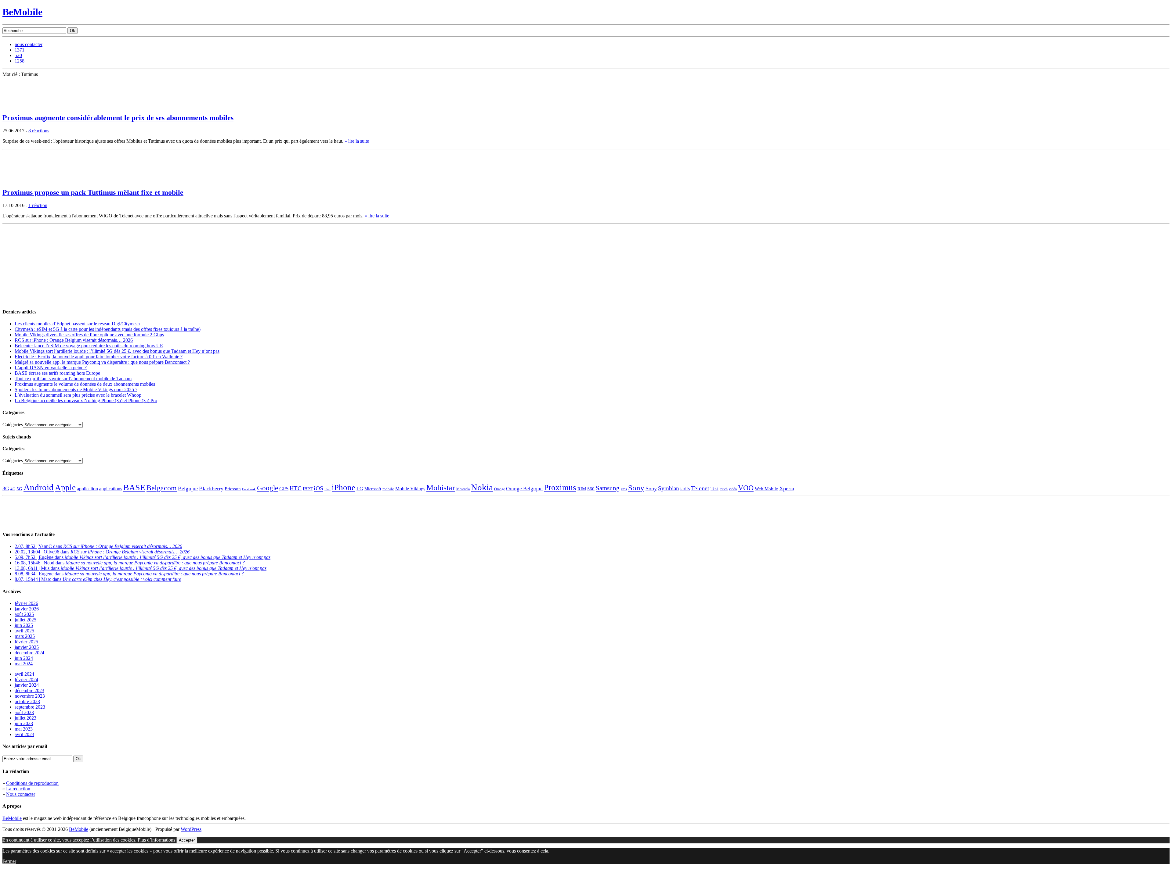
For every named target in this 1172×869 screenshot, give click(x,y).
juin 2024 (24, 658)
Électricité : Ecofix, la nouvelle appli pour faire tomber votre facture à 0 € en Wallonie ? (99, 356)
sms (624, 489)
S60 (591, 488)
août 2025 (24, 614)
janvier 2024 (27, 685)
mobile (388, 489)
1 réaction (37, 205)
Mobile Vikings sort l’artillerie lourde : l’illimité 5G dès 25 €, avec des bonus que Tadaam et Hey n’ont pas (117, 351)
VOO (746, 488)
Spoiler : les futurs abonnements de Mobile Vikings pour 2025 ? (76, 389)
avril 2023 (24, 734)
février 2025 (26, 641)
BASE (134, 487)
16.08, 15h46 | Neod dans (130, 562)
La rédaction (18, 788)
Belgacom (161, 488)
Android (39, 487)
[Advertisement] (48, 265)
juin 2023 (24, 723)
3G (5, 488)
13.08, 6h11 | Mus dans (140, 568)
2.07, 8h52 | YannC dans (98, 546)
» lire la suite (357, 141)
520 (18, 55)
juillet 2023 (25, 718)
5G (19, 488)
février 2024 (26, 679)
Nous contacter (20, 794)
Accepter (187, 840)
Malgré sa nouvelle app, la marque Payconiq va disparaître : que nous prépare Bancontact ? (102, 362)
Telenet (700, 488)
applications (110, 489)
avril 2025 (24, 630)
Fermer (9, 861)
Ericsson (233, 488)
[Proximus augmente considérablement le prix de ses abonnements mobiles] (17, 106)
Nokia (482, 487)
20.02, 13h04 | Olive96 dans (102, 551)
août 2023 (24, 712)
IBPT (308, 488)
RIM (581, 488)
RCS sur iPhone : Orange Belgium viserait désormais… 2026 (74, 340)
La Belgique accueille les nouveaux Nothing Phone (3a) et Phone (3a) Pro (86, 400)
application (87, 488)
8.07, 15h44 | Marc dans (98, 579)
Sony (636, 488)
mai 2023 (24, 728)
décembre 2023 (29, 690)
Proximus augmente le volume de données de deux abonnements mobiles (85, 384)
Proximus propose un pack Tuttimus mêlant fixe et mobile (92, 192)
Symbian (668, 488)
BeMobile (22, 11)
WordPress (191, 829)
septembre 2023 (30, 707)
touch (724, 489)
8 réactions (38, 130)
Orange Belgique (524, 489)
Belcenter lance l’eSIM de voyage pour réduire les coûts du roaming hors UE (89, 345)
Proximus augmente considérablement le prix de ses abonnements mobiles (117, 118)
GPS (283, 489)
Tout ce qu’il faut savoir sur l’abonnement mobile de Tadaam (73, 378)
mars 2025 (25, 636)
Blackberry (211, 488)
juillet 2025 (25, 619)
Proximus (560, 487)
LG (359, 488)
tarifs (685, 489)
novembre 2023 (30, 696)
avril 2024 (24, 674)
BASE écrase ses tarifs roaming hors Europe (57, 373)
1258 (19, 60)
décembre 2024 (29, 652)
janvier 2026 (27, 608)
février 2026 (26, 603)
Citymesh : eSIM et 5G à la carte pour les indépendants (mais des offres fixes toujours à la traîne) (108, 329)
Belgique (188, 488)
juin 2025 (24, 625)
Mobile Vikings (410, 488)
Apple (65, 487)
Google (267, 488)
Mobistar (440, 487)
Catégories (12, 424)
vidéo (733, 489)
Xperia (786, 488)
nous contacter (28, 44)
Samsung (608, 488)
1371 (19, 49)
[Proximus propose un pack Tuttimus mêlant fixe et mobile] (17, 180)
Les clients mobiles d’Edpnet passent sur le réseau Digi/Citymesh (77, 323)
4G (12, 489)
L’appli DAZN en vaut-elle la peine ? (51, 367)
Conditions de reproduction (32, 783)
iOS (318, 488)
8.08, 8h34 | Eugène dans (129, 573)
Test (714, 488)
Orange (499, 489)
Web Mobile (766, 488)
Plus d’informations (156, 839)
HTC (296, 488)
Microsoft (372, 488)
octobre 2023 (27, 701)
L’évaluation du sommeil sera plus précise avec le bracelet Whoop (78, 395)
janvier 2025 (27, 647)
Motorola (463, 489)
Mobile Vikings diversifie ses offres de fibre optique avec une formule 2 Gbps (89, 334)
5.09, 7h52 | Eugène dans (142, 557)
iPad (327, 489)
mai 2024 (24, 663)
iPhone (343, 487)
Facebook (249, 489)
